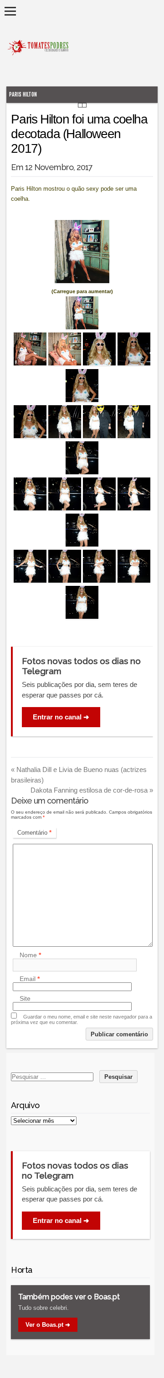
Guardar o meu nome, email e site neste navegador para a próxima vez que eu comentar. (81, 1019)
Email (30, 978)
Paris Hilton (23, 94)
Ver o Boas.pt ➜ (48, 1324)
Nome (30, 955)
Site (25, 998)
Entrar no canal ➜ (61, 717)
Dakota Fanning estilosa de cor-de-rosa (92, 790)
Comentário (34, 832)
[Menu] (10, 11)
